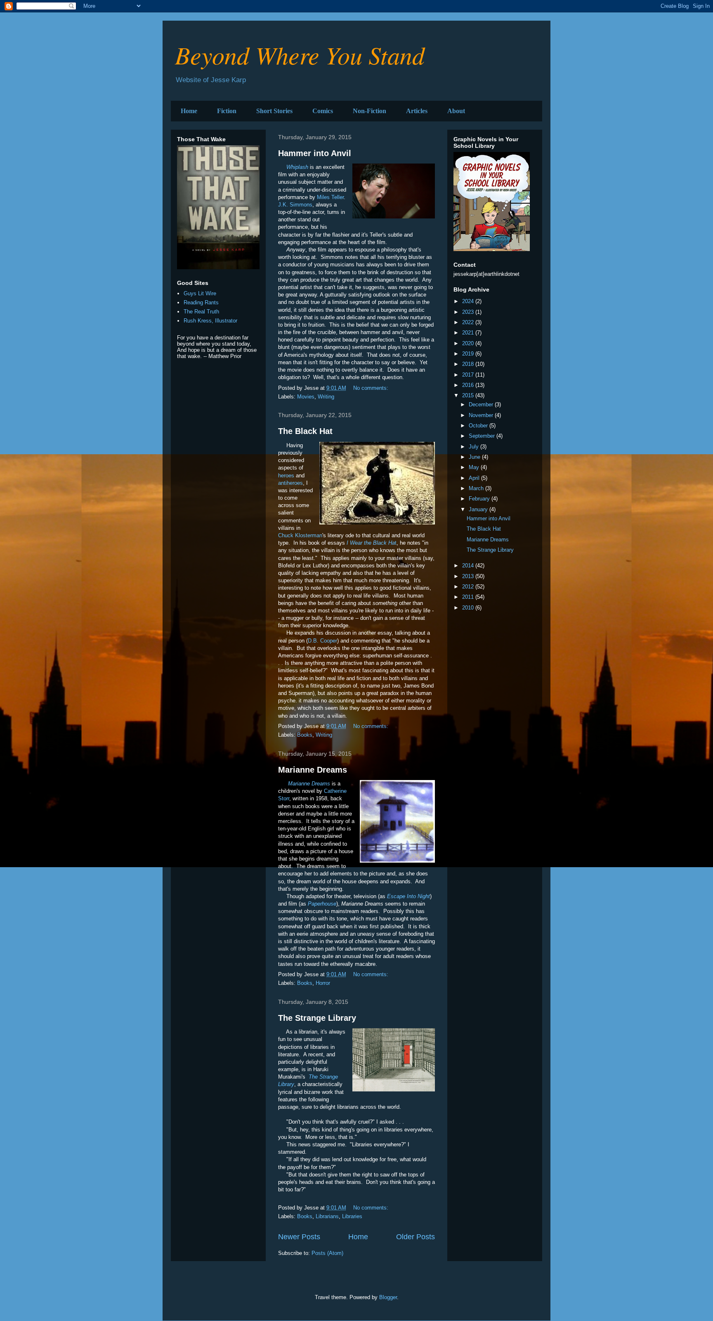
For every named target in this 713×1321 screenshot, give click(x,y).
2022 (468, 322)
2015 (468, 395)
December (482, 404)
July (474, 446)
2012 (468, 586)
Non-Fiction (369, 110)
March (477, 488)
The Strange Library (317, 1017)
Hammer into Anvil (314, 153)
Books (304, 735)
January (479, 509)
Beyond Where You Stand (300, 54)
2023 (468, 312)
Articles (416, 110)
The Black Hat (305, 431)
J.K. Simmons (295, 205)
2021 (468, 333)
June (475, 457)
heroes (286, 475)
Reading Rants (201, 302)
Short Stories (274, 110)
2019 (468, 354)
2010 (468, 608)
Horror (323, 983)
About (456, 110)
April (475, 478)
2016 (468, 385)
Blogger (388, 1297)
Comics (322, 110)
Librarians (327, 1216)
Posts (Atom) (327, 1253)
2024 (468, 301)
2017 (468, 375)
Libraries (352, 1216)
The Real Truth (201, 311)
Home (189, 110)
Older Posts (415, 1237)
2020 (468, 343)
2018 (468, 364)
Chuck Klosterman (300, 535)
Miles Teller (330, 197)
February (480, 499)
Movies (305, 397)
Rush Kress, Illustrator (210, 321)
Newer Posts (299, 1237)
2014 (468, 565)
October (479, 425)
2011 (468, 597)
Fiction (226, 110)
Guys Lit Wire (200, 293)
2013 (468, 576)
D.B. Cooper (322, 641)
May (475, 467)
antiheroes (290, 483)
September (482, 436)
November (482, 415)
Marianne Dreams (312, 769)
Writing (326, 397)
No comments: (371, 388)
